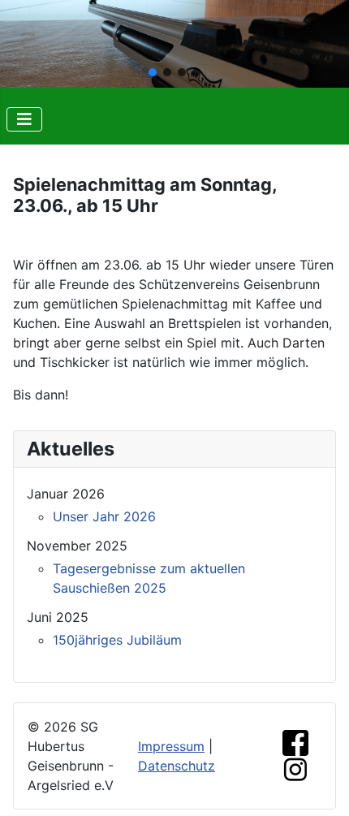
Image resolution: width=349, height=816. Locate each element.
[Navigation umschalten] (24, 119)
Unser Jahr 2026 (104, 516)
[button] (153, 72)
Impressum (171, 746)
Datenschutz (176, 766)
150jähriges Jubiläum (117, 640)
